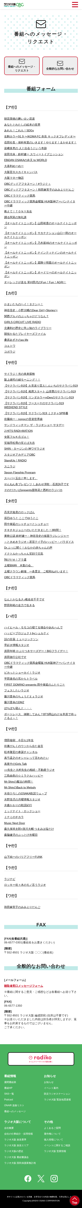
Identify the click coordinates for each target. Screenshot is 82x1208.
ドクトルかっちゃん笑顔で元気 (23, 553)
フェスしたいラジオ (16, 690)
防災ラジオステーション (57, 1093)
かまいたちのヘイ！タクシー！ (23, 304)
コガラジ (9, 351)
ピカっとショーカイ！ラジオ (22, 672)
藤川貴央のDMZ (14, 702)
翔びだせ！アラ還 (15, 559)
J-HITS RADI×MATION (18, 430)
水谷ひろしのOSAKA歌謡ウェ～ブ (25, 793)
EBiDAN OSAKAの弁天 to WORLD (25, 160)
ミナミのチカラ (14, 817)
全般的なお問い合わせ (60, 68)
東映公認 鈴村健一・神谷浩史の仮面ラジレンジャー (36, 535)
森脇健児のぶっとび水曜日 (21, 834)
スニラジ (9, 466)
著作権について (52, 1133)
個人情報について (53, 1139)
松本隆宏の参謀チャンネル (21, 752)
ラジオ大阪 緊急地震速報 (57, 1099)
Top (74, 1202)
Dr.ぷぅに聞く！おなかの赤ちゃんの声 (28, 547)
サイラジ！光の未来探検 (19, 373)
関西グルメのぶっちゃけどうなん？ (26, 316)
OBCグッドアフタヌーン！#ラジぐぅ (27, 183)
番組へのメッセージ (15, 1111)
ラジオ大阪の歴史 (13, 1151)
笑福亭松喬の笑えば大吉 (19, 442)
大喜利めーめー (14, 166)
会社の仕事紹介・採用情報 (18, 1133)
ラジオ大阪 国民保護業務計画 (20, 1163)
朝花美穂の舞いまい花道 (19, 118)
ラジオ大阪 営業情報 (55, 1151)
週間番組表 (10, 1082)
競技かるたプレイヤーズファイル (25, 333)
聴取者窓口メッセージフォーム (23, 985)
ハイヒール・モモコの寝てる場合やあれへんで (33, 627)
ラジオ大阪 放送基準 (15, 1139)
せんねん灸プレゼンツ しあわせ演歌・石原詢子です (36, 484)
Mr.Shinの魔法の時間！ (18, 781)
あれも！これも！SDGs (19, 130)
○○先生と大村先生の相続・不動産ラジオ (29, 769)
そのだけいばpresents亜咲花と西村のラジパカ (33, 490)
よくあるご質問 (52, 1128)
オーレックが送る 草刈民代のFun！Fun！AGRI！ (35, 282)
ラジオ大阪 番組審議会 (16, 1157)
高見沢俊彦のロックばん (19, 512)
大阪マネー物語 (14, 177)
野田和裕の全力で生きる (19, 605)
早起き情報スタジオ (16, 645)
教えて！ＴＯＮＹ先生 (18, 211)
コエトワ (9, 345)
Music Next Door (14, 823)
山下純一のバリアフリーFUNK (23, 856)
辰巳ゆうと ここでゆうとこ (21, 518)
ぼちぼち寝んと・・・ (18, 708)
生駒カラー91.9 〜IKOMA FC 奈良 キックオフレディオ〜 (40, 136)
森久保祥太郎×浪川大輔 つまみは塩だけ (29, 828)
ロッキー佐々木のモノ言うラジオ (25, 884)
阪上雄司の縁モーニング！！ (22, 379)
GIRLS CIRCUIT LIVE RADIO (22, 322)
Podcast (8, 1099)
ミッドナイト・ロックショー (22, 811)
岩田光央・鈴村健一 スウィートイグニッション (33, 154)
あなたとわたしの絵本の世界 (22, 124)
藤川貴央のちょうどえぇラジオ (23, 696)
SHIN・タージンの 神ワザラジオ (24, 448)
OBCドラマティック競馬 (19, 195)
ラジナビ (9, 879)
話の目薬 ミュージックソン (21, 639)
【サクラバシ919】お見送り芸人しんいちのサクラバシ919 (41, 385)
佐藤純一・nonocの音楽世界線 (23, 419)
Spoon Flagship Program (20, 472)
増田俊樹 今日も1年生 (19, 740)
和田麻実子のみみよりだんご (22, 907)
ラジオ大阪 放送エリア (16, 1145)
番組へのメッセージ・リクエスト (22, 68)
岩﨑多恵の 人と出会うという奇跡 (25, 148)
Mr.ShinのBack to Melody (20, 787)
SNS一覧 (9, 1093)
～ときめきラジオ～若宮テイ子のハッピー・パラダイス (39, 541)
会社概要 (9, 1128)
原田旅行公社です (15, 657)
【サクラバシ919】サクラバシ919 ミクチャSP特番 (36, 413)
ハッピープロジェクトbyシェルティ (26, 633)
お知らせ (49, 1082)
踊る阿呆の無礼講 (15, 217)
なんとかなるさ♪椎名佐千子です (24, 599)
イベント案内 (51, 1088)
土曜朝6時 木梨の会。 (19, 565)
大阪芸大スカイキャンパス (21, 172)
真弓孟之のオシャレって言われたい (26, 757)
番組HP (8, 1088)
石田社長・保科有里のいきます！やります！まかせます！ (40, 142)
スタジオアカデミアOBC (19, 454)
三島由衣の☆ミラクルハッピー (23, 775)
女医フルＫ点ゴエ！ (16, 436)
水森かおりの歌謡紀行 (18, 805)
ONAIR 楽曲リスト (14, 1105)
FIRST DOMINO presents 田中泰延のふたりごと (34, 684)
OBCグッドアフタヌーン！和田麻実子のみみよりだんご (39, 189)
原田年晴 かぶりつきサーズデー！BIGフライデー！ (36, 651)
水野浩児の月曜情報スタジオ (22, 799)
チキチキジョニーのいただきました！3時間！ (33, 530)
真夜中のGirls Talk (15, 763)
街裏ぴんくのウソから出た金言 (23, 746)
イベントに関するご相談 (57, 1145)
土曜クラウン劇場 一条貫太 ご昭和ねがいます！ (36, 571)
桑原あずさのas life (16, 339)
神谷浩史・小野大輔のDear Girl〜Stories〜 (31, 310)
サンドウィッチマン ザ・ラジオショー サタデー (34, 425)
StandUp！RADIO (15, 460)
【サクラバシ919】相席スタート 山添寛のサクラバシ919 (40, 391)
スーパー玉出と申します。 (21, 478)
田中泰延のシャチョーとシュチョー (26, 524)
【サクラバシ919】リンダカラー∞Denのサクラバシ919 (39, 397)
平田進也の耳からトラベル (21, 678)
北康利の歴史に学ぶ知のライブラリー (28, 328)
